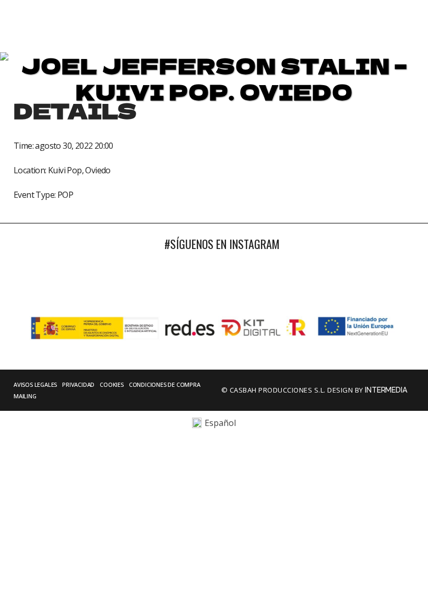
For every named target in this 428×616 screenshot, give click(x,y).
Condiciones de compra (164, 384)
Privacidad (78, 384)
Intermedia (387, 390)
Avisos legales (35, 384)
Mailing (25, 396)
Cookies (112, 384)
